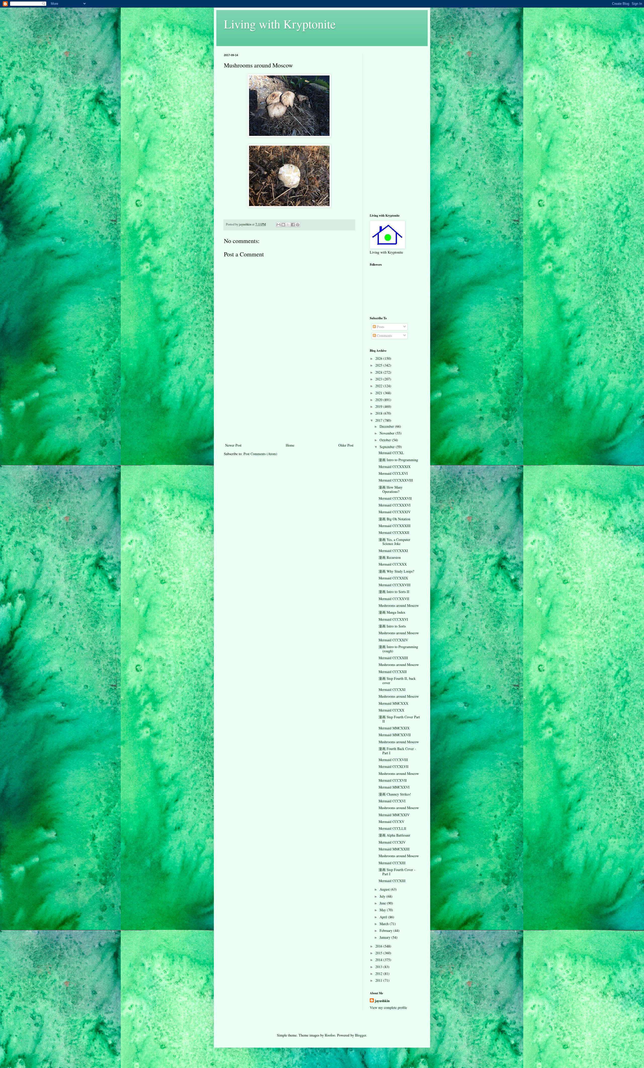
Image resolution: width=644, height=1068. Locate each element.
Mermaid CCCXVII (393, 780)
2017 (379, 420)
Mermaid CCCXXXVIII (396, 480)
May (383, 909)
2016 (379, 946)
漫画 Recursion (390, 557)
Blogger (360, 1035)
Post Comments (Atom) (260, 453)
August (385, 889)
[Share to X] (288, 224)
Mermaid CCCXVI (392, 801)
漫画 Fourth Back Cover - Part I (397, 750)
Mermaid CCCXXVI (393, 619)
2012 (379, 973)
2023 (379, 379)
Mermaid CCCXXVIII (395, 584)
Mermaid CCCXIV (392, 842)
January (385, 937)
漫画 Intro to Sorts (392, 626)
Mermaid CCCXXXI (393, 550)
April (384, 917)
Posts (380, 326)
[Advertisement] (289, 404)
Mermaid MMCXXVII (395, 734)
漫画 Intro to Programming (398, 459)
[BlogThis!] (283, 224)
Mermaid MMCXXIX (394, 728)
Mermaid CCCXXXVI (395, 505)
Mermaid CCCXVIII (393, 759)
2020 (379, 399)
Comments (384, 335)
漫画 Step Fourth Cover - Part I (397, 871)
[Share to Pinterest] (297, 224)
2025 (379, 365)
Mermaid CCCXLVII (394, 766)
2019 (379, 406)
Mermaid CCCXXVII (394, 598)
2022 (379, 385)
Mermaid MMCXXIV (394, 814)
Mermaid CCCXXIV (393, 640)
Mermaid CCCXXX (393, 564)
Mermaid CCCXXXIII (395, 525)
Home (290, 445)
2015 (379, 953)
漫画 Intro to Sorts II (394, 591)
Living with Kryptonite (280, 24)
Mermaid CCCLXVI (393, 473)
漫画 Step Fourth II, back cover (397, 680)
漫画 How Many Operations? (391, 489)
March (385, 923)
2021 (379, 392)
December (387, 426)
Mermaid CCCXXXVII (395, 498)
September (388, 446)
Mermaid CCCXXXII (394, 532)
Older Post (345, 445)
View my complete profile (388, 1007)
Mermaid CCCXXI (392, 689)
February (386, 930)
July (383, 896)
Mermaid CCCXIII (392, 862)
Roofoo (330, 1035)
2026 (379, 358)
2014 (379, 959)
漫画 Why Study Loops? (396, 571)
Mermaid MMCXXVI (394, 787)
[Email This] (278, 224)
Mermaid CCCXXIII (393, 657)
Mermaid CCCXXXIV (395, 511)
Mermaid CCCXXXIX (395, 466)
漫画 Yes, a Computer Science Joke (394, 541)
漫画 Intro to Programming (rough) (398, 648)
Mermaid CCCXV (391, 821)
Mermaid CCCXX (391, 710)
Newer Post (233, 445)
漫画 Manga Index (392, 612)
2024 (379, 372)
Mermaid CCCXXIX (393, 578)
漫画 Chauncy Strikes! (395, 794)
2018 (379, 413)
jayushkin (382, 1000)
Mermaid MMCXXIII (394, 849)
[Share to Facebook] (292, 224)
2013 (379, 966)
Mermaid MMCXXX (393, 703)
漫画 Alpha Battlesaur (394, 835)
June (383, 903)
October (386, 440)
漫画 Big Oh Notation (394, 519)
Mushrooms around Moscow (399, 605)
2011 (379, 980)
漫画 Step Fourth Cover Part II (399, 719)
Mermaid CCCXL (391, 452)
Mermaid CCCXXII (393, 671)
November (387, 433)
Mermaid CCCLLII (392, 828)
